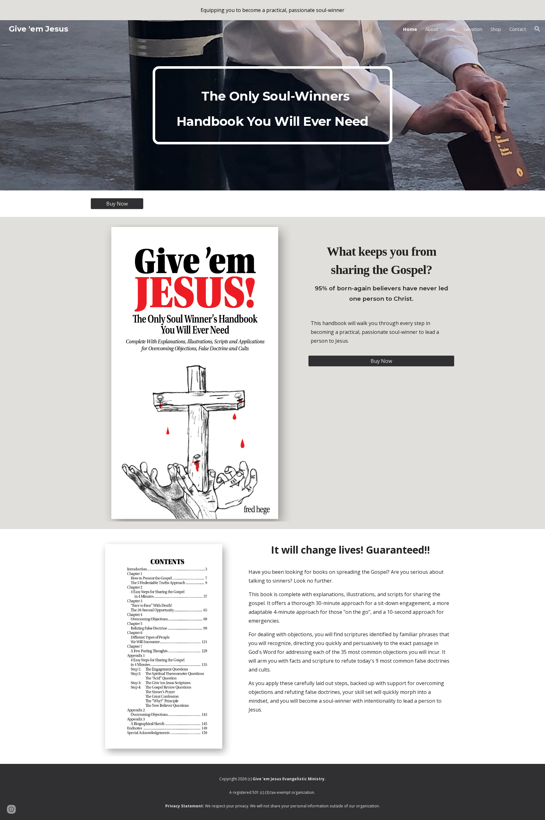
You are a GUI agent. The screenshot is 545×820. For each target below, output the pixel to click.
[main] (272, 105)
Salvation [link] (472, 29)
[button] (537, 29)
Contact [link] (517, 29)
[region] (272, 10)
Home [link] (410, 29)
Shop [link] (495, 29)
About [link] (431, 29)
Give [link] (450, 29)
